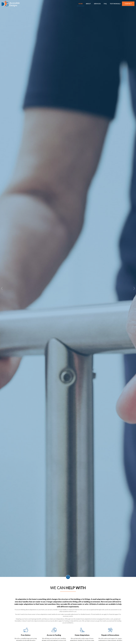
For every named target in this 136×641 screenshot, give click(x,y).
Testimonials (68, 295)
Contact (128, 3)
